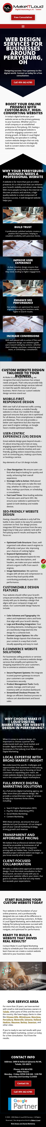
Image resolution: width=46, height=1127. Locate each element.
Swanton (32, 1022)
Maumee (15, 1022)
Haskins (6, 1022)
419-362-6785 (26, 1069)
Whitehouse (24, 1017)
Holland (37, 1019)
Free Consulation (23, 17)
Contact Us (23, 1083)
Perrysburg (8, 1019)
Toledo (6, 1011)
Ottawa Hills (12, 1017)
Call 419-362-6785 (23, 82)
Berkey (24, 1022)
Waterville (19, 1019)
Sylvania (29, 1019)
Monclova (36, 1017)
